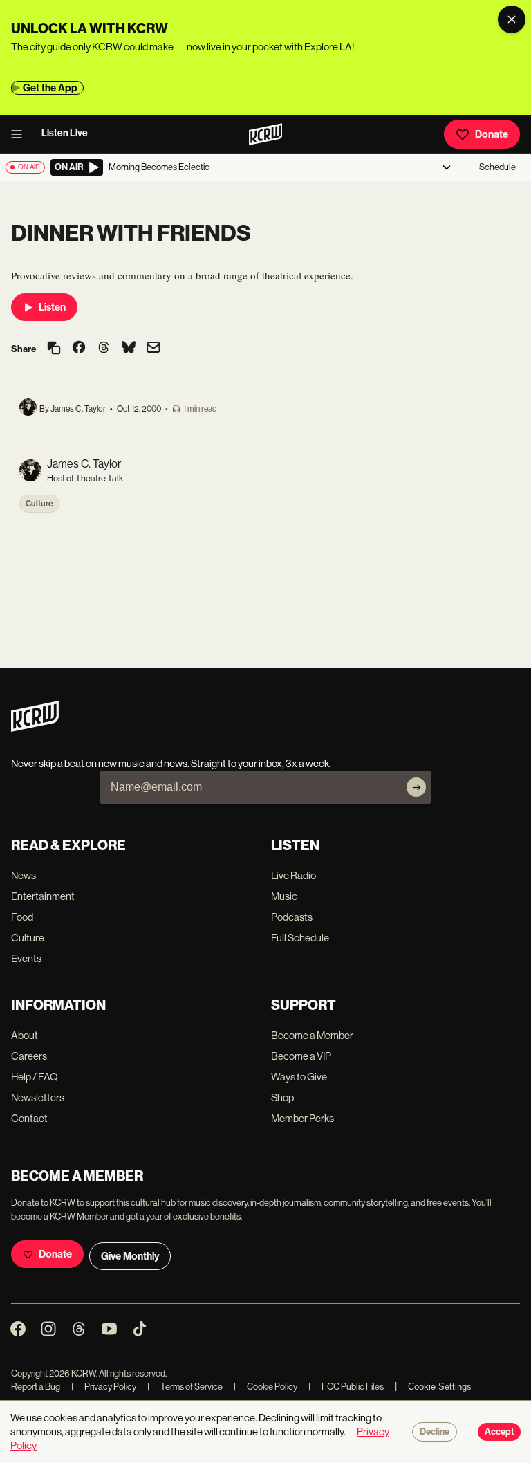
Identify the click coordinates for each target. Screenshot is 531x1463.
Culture (39, 503)
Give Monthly (130, 1256)
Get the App (50, 88)
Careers (29, 1056)
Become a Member (312, 1035)
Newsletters (37, 1097)
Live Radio (293, 875)
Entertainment (43, 896)
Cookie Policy (265, 1386)
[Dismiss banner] (511, 19)
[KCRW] (35, 728)
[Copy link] (54, 349)
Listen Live (64, 133)
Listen (52, 307)
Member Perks (302, 1118)
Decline (434, 1431)
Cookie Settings (440, 1386)
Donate (491, 134)
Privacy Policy (103, 1386)
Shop (282, 1097)
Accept (499, 1431)
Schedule (497, 167)
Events (26, 958)
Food (22, 917)
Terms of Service (185, 1386)
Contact (29, 1118)
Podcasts (292, 917)
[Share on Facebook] (79, 348)
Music (284, 896)
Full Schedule (300, 938)
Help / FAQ (34, 1077)
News (23, 875)
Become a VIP (301, 1056)
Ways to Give (299, 1077)
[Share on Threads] (104, 348)
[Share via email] (153, 349)
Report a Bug (35, 1386)
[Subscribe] (416, 787)
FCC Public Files (346, 1386)
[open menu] (21, 134)
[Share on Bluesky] (129, 348)
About (24, 1035)
